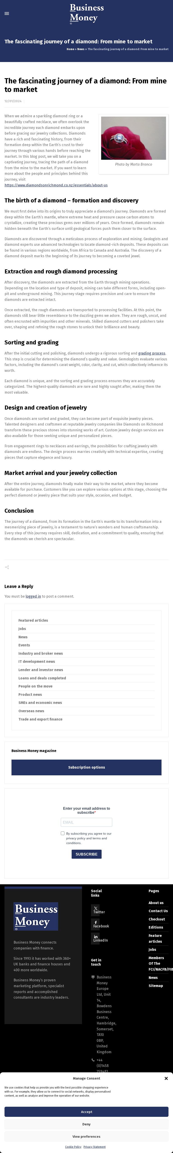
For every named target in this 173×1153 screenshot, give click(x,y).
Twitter (99, 912)
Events (24, 645)
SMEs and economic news (40, 703)
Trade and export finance (40, 719)
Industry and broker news (40, 653)
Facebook (101, 926)
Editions (156, 927)
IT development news (36, 661)
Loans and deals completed (42, 678)
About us (156, 903)
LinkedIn (100, 940)
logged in (33, 596)
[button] (166, 1078)
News (80, 49)
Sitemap (156, 986)
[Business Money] (86, 13)
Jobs (22, 629)
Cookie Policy (73, 1147)
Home (70, 49)
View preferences (86, 1137)
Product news (30, 694)
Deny (86, 1124)
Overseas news (31, 711)
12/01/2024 (13, 101)
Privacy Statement (95, 1147)
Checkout (157, 919)
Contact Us (158, 911)
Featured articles (33, 620)
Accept (86, 1112)
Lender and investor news (40, 670)
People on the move (35, 686)
